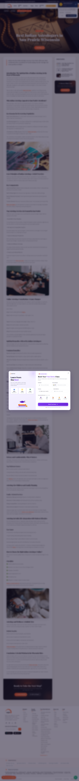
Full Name (39, 382)
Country (39, 388)
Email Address (56, 388)
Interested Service (44, 395)
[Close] (68, 373)
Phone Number (55, 382)
